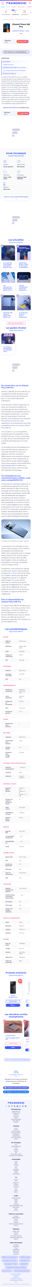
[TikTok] (23, 1106)
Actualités (6, 61)
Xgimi (16, 1190)
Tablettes (16, 1229)
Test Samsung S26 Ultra (21, 1271)
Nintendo (16, 1134)
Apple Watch (16, 1217)
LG (16, 1181)
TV (16, 1177)
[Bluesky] (26, 1106)
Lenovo (16, 1149)
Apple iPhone (16, 1111)
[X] (6, 1106)
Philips (16, 1184)
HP (16, 1152)
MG (16, 1167)
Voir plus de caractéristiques (16, 197)
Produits (11, 19)
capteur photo (10, 575)
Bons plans (21, 7)
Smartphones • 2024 (21, 31)
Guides (14, 7)
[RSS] (15, 1106)
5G (15, 502)
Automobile (16, 1159)
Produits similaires (9, 73)
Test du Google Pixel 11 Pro (13, 1038)
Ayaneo (16, 1130)
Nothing (16, 1204)
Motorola (16, 1116)
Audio (16, 1196)
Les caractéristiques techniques (14, 70)
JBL (16, 1202)
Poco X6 (4, 421)
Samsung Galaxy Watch (16, 1224)
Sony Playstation (16, 1137)
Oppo (16, 1117)
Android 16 (24, 1264)
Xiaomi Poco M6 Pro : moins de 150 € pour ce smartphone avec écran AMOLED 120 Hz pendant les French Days (24, 265)
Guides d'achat (8, 64)
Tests (8, 7)
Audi (16, 1161)
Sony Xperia (16, 1121)
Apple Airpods (16, 1198)
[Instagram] (9, 1106)
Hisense (16, 1180)
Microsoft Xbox (16, 1133)
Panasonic (16, 1183)
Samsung (16, 1186)
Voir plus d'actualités (15, 323)
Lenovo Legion (16, 1131)
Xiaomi (28, 19)
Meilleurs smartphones (9, 1257)
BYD (16, 1163)
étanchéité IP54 (9, 466)
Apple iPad (16, 1231)
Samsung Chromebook (16, 1155)
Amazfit (16, 1216)
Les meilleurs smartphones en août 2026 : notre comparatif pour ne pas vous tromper (7, 349)
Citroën (16, 1164)
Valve (16, 1139)
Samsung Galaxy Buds (16, 1205)
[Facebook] (12, 1106)
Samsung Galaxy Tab (16, 1237)
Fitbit (16, 1219)
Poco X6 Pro (14, 421)
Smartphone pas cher (10, 1260)
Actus (2, 7)
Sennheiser (16, 1207)
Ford (16, 1166)
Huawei (16, 1114)
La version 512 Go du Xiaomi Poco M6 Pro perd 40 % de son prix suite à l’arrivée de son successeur (8, 265)
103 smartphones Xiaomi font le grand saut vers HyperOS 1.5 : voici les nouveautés (8, 288)
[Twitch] (20, 1106)
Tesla (16, 1172)
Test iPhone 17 (24, 1260)
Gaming (16, 1126)
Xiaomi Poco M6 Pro (10, 107)
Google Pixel (16, 1113)
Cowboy (16, 1245)
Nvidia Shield (16, 1136)
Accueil (5, 19)
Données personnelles (16, 1280)
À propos (16, 1275)
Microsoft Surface (16, 1154)
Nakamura (16, 1251)
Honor (16, 1151)
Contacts (16, 1277)
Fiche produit (13, 1043)
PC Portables (16, 1142)
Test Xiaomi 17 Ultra (11, 1264)
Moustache (16, 1249)
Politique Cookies (16, 1278)
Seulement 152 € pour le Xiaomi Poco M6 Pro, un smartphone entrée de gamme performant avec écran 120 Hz (7, 315)
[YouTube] (17, 1106)
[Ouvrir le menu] (2, 3)
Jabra (16, 1201)
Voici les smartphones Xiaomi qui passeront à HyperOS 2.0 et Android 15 (23, 288)
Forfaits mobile (25, 1257)
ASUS (16, 1128)
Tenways (16, 1252)
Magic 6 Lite (13, 997)
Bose (16, 1199)
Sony (16, 1187)
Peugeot (16, 1169)
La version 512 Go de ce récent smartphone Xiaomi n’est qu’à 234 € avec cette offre (24, 315)
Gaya (16, 1248)
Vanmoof (16, 1254)
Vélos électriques (16, 1242)
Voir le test (13, 1001)
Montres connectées (16, 1214)
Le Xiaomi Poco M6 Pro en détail (14, 67)
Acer (16, 1145)
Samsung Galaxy (16, 1119)
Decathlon (16, 1246)
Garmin (16, 1221)
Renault (16, 1171)
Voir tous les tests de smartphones (17, 1060)
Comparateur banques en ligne (16, 1267)
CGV (16, 1281)
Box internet (7, 1271)
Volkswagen (16, 1174)
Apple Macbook (16, 1146)
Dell (16, 1148)
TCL (16, 1189)
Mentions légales (16, 1274)
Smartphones (20, 19)
